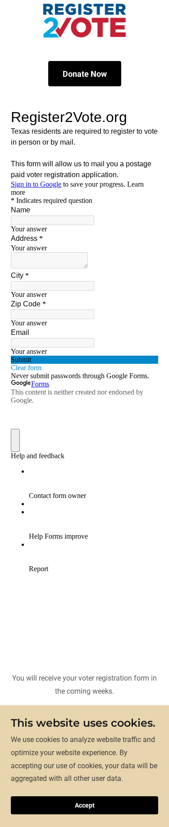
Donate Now (85, 74)
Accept (85, 805)
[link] (84, 21)
